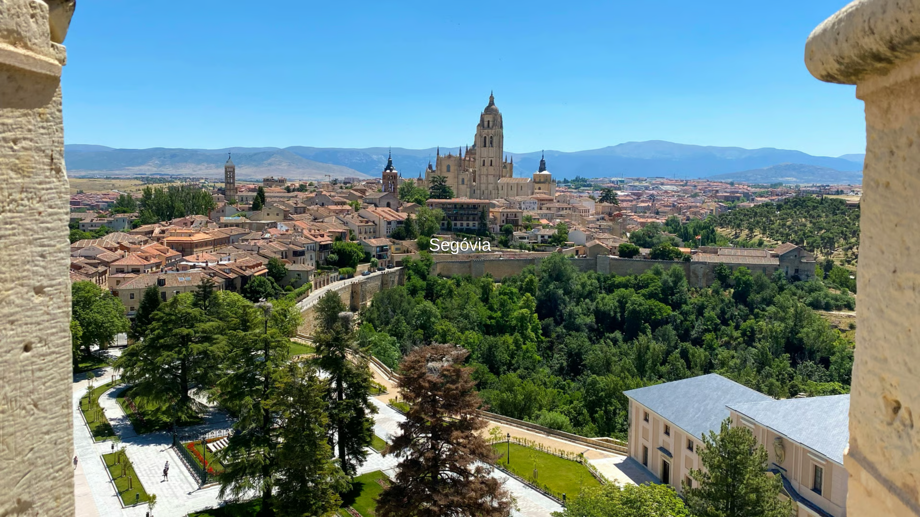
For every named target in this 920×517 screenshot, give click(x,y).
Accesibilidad (525, 512)
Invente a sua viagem (460, 231)
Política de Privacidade (460, 512)
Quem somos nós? (496, 512)
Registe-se (481, 245)
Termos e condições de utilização (414, 512)
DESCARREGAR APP (446, 245)
